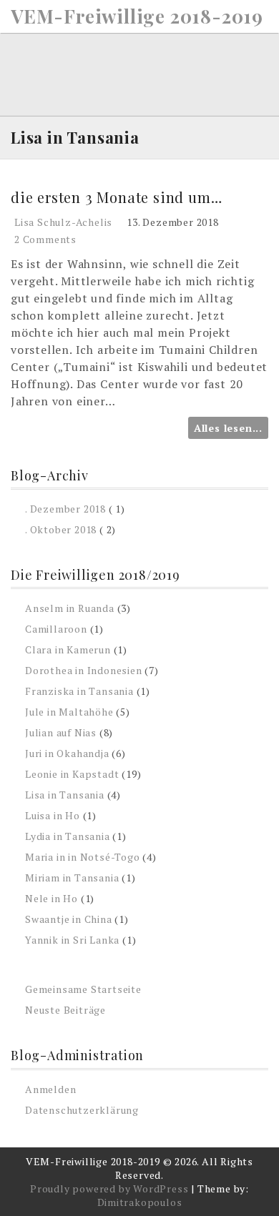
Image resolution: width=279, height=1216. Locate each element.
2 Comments (45, 239)
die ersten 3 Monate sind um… (116, 197)
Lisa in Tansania (64, 794)
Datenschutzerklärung (82, 1110)
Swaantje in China (68, 919)
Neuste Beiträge (65, 1010)
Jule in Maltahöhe (69, 711)
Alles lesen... (228, 428)
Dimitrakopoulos (139, 1202)
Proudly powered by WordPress (109, 1188)
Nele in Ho (51, 898)
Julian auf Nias (61, 732)
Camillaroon (56, 629)
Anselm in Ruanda (69, 608)
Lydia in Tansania (67, 836)
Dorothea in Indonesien (83, 670)
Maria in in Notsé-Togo (82, 857)
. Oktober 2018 (61, 529)
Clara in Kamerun (68, 649)
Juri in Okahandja (67, 753)
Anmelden (50, 1089)
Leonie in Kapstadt (72, 774)
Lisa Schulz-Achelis (63, 222)
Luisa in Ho (52, 815)
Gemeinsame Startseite (83, 989)
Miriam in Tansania (72, 877)
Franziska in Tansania (79, 691)
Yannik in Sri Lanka (72, 939)
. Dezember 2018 (65, 508)
